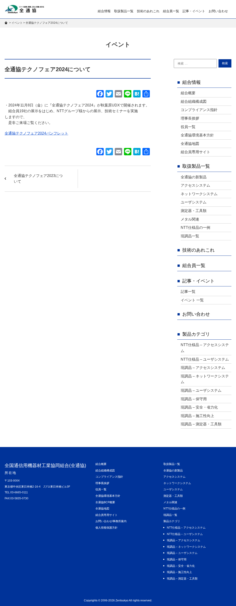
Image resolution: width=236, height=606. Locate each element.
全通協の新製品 (193, 177)
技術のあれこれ (148, 11)
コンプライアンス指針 (199, 110)
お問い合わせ (218, 11)
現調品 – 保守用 (194, 399)
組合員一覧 (171, 11)
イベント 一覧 (192, 300)
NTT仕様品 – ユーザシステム (205, 359)
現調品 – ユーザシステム (201, 390)
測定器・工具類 (193, 211)
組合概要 (188, 93)
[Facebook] (100, 94)
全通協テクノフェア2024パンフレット (36, 133)
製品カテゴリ (196, 334)
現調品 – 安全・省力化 (199, 407)
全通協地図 (190, 144)
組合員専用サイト (195, 152)
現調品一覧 (190, 236)
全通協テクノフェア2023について (38, 179)
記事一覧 (188, 292)
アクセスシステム (195, 185)
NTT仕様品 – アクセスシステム (205, 348)
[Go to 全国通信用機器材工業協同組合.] (7, 22)
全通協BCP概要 (105, 502)
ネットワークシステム (199, 194)
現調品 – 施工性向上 (197, 416)
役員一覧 (188, 127)
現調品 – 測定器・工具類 (201, 424)
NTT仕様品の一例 (195, 227)
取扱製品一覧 (123, 11)
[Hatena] (137, 94)
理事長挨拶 (190, 118)
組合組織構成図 (193, 101)
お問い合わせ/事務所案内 (111, 521)
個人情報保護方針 (106, 527)
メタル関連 (190, 219)
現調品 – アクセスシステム (203, 368)
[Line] (127, 94)
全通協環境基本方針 (197, 135)
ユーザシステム (193, 202)
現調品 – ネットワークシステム (205, 379)
